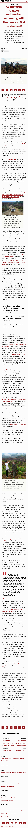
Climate (3, 783)
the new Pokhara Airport (13, 255)
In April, (4, 370)
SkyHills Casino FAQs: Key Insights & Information (13, 317)
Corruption (17, 797)
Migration (19, 772)
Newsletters (22, 811)
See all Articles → (5, 765)
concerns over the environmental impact (12, 610)
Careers (15, 811)
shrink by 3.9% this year (18, 354)
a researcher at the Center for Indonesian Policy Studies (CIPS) (14, 399)
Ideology (22, 758)
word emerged (12, 159)
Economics (3, 797)
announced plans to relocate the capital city (13, 97)
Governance (16, 758)
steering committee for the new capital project (13, 540)
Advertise (9, 811)
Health (14, 772)
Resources (3, 786)
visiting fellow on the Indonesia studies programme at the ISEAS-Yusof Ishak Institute (14, 195)
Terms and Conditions (11, 813)
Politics (8, 760)
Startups (11, 800)
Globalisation (8, 758)
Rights (24, 772)
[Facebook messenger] (23, 90)
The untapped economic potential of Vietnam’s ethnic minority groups (20, 742)
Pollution (18, 783)
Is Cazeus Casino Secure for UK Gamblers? (13, 326)
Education (8, 772)
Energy (7, 783)
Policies (3, 813)
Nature (12, 783)
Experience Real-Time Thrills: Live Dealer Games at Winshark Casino (13, 308)
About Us (3, 811)
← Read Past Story (6, 750)
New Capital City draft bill (18, 425)
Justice (3, 760)
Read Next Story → (21, 750)
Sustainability (4, 800)
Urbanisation (10, 786)
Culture (3, 772)
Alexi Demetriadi (8, 50)
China (2, 758)
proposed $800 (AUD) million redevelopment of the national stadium (13, 262)
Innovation (10, 797)
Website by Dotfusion (6, 816)
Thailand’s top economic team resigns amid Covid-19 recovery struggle (8, 742)
